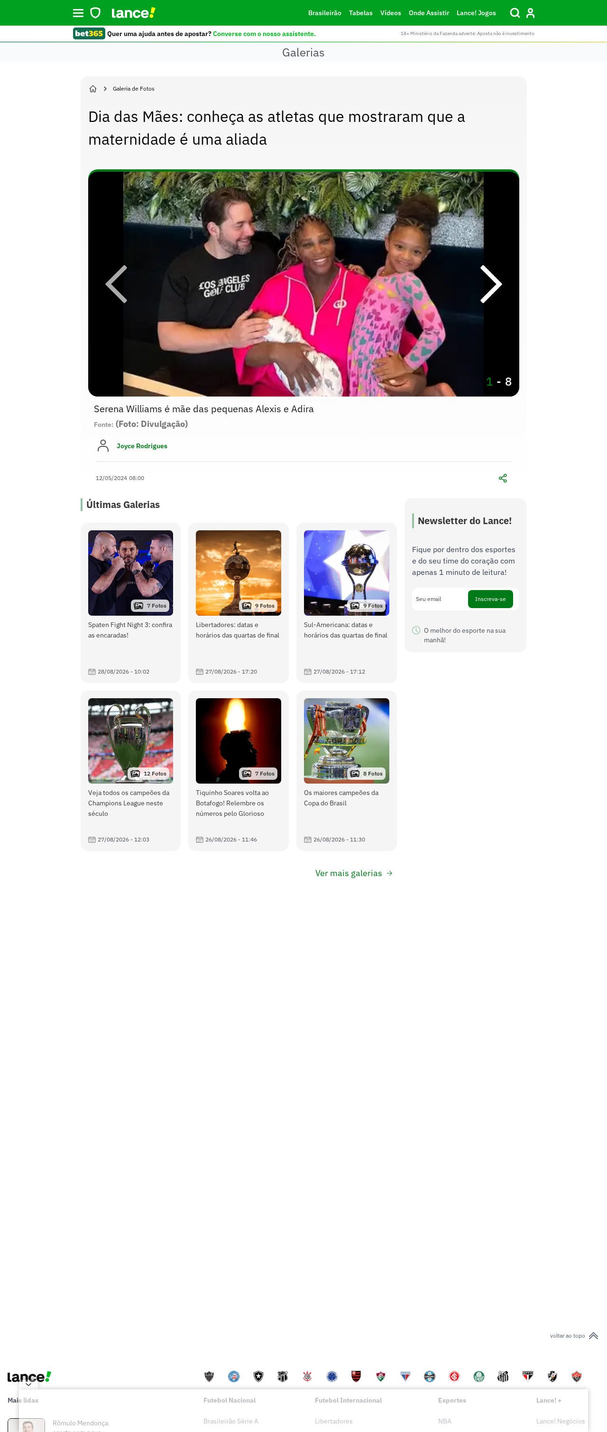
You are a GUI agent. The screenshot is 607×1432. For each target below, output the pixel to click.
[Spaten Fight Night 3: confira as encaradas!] (131, 603)
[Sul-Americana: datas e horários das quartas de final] (346, 603)
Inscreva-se (490, 598)
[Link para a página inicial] (93, 88)
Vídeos (390, 13)
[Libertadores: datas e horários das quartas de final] (238, 603)
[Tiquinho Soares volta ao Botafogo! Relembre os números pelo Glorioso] (238, 771)
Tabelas (361, 13)
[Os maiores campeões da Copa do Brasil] (346, 771)
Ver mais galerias (348, 873)
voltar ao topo (567, 1335)
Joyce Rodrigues (142, 446)
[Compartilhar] (503, 478)
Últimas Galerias (123, 504)
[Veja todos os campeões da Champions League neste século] (131, 771)
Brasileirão (324, 13)
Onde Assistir (429, 13)
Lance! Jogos (476, 13)
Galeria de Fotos (134, 88)
